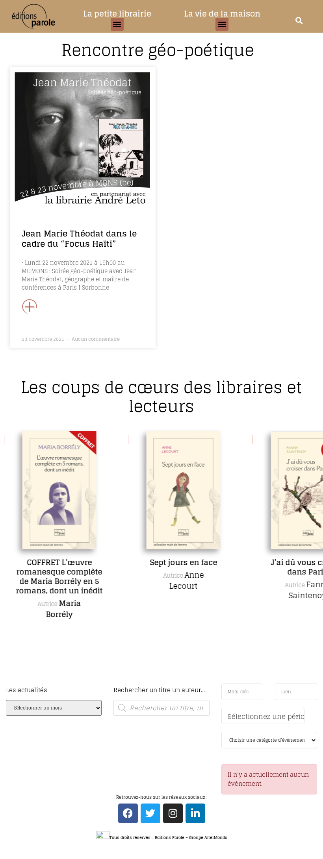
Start (159, 682)
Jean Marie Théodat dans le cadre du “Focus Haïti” (79, 238)
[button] (117, 24)
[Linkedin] (195, 813)
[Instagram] (173, 813)
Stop (165, 682)
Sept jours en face (183, 562)
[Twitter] (150, 813)
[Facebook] (128, 813)
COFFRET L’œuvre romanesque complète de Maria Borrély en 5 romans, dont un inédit (59, 576)
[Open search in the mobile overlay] (161, 708)
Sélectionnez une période (266, 716)
